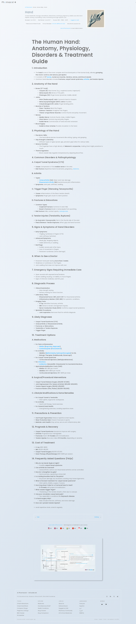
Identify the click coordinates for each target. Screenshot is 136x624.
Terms (104, 619)
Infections (41, 362)
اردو (80, 608)
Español (81, 606)
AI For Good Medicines (65, 613)
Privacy (96, 619)
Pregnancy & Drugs (22, 610)
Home (34, 7)
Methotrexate (51, 353)
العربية (81, 610)
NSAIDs (41, 346)
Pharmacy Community (65, 610)
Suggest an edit (75, 20)
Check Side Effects (22, 606)
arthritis (86, 79)
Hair (38, 517)
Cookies (100, 619)
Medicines (41, 603)
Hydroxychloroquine (63, 353)
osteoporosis (63, 211)
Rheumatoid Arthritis (46, 182)
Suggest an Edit (63, 608)
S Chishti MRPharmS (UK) (58, 23)
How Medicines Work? (44, 606)
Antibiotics (43, 364)
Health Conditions (43, 608)
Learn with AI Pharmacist (56, 525)
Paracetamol (56, 349)
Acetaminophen (45, 349)
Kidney (97, 517)
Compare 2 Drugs (22, 608)
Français (82, 603)
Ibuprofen (48, 346)
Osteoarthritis (44, 180)
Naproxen (56, 346)
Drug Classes (42, 610)
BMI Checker (20, 613)
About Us (61, 603)
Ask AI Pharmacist (65, 28)
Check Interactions (22, 603)
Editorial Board (63, 606)
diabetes (76, 169)
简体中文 (81, 613)
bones (49, 77)
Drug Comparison (43, 613)
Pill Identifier (20, 615)
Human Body (40, 7)
